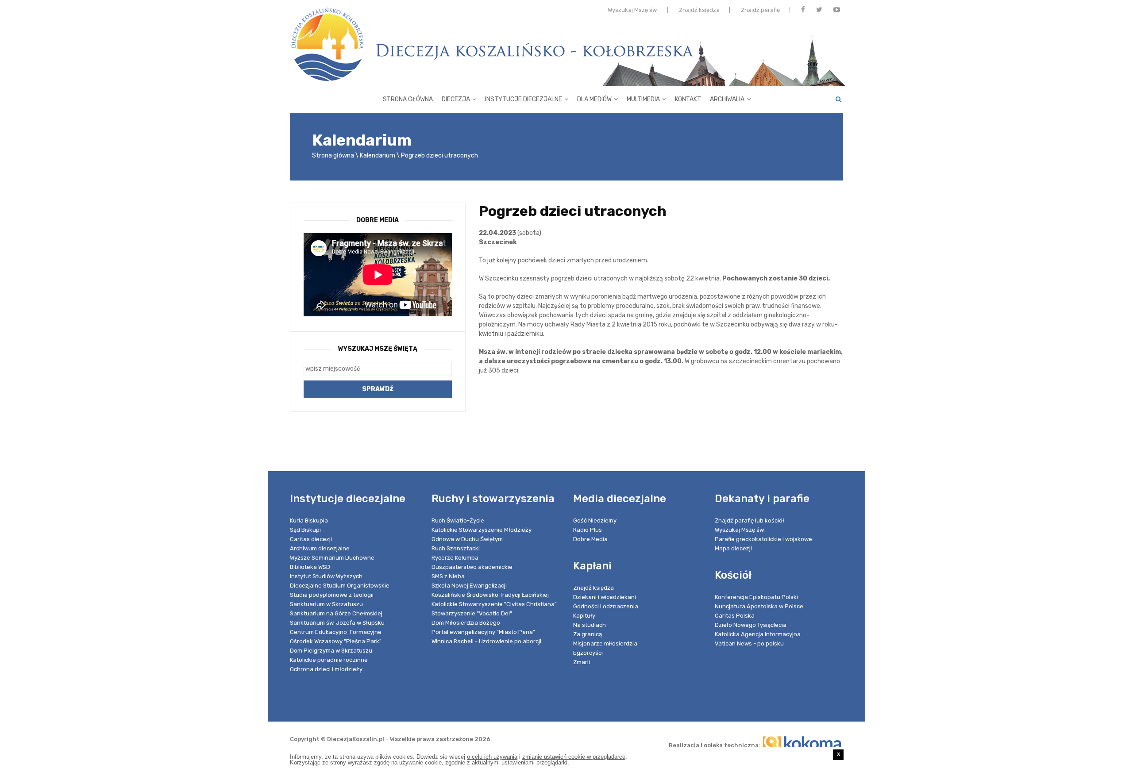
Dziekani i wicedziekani (604, 597)
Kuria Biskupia (309, 520)
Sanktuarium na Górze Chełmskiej (336, 613)
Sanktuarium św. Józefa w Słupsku (337, 622)
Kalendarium (377, 155)
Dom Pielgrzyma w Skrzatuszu (331, 650)
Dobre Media (590, 539)
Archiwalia (727, 99)
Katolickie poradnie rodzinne (329, 660)
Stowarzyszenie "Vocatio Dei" (472, 613)
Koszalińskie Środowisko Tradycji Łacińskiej (490, 594)
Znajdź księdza (699, 10)
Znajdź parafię (760, 10)
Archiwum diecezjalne (320, 548)
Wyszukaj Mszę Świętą (377, 349)
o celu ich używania (492, 756)
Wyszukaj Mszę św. (633, 10)
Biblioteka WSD (310, 567)
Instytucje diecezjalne (523, 99)
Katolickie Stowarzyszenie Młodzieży (482, 529)
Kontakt (688, 99)
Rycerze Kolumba (455, 557)
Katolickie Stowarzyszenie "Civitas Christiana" (494, 604)
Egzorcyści (588, 652)
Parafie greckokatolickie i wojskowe (763, 539)
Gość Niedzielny (595, 520)
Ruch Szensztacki (456, 548)
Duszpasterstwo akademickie (472, 567)
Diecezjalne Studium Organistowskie (339, 585)
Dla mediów (594, 99)
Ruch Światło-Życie (458, 520)
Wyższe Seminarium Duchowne (332, 557)
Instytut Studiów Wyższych (326, 576)
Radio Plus (587, 529)
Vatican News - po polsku (749, 643)
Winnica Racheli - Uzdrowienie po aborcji (486, 641)
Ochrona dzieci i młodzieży (326, 669)
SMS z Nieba (448, 576)
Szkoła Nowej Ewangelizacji (469, 585)
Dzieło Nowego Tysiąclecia (750, 625)
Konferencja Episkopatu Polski (756, 597)
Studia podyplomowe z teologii (332, 594)
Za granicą (587, 634)
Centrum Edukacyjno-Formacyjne (336, 632)
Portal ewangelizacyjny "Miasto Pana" (483, 632)
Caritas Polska (735, 615)
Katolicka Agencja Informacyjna (758, 634)
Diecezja (456, 99)
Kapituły (584, 615)
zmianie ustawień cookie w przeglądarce (573, 756)
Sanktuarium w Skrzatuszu (326, 604)
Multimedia (643, 99)
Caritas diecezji (311, 539)
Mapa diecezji (733, 548)
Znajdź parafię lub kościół (749, 520)
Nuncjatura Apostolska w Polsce (759, 606)
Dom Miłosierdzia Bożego (466, 622)
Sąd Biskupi (305, 529)
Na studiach (589, 625)
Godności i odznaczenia (605, 606)
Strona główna (408, 99)
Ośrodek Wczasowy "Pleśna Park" (336, 641)
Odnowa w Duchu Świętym (467, 539)
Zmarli (581, 662)
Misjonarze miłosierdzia (605, 643)
